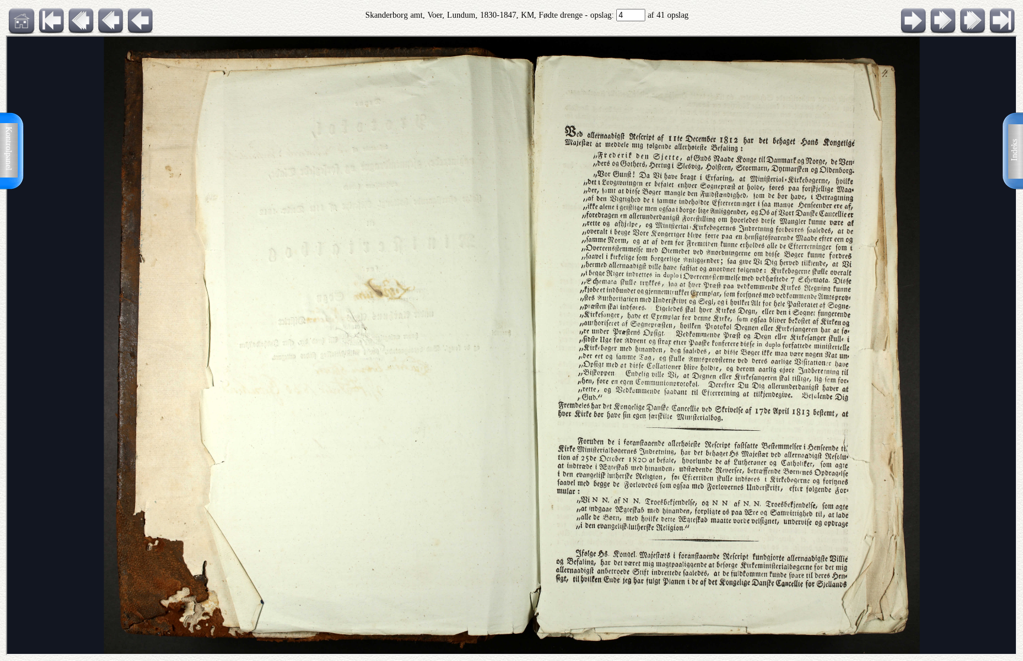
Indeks (1014, 150)
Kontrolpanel (8, 148)
